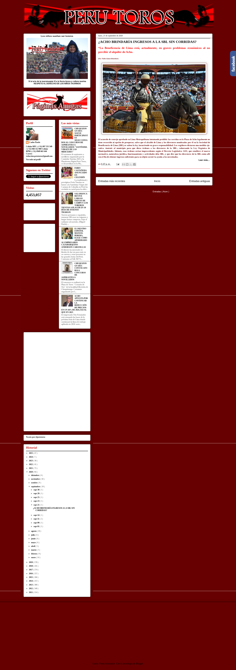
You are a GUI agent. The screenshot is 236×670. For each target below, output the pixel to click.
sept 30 (37, 490)
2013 (31, 585)
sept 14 (37, 515)
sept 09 (37, 523)
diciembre (35, 475)
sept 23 (37, 501)
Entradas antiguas (199, 181)
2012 (31, 588)
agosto (34, 531)
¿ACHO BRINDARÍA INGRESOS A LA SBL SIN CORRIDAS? (147, 42)
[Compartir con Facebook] (134, 164)
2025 (31, 453)
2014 (31, 581)
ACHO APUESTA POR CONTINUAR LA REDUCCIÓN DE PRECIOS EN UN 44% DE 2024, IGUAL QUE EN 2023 (74, 304)
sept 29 (37, 493)
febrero (34, 554)
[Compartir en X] (130, 164)
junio (33, 539)
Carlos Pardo (34, 142)
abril (33, 546)
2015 (31, 577)
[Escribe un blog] (127, 164)
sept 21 (37, 505)
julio (33, 535)
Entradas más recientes (111, 181)
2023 (31, 461)
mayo (33, 542)
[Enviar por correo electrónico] (123, 164)
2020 (31, 472)
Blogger (139, 663)
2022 (31, 464)
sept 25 (37, 497)
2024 (31, 457)
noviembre (35, 479)
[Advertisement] (50, 629)
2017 (31, 570)
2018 (31, 566)
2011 (31, 592)
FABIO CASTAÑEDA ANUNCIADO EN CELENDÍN (80, 172)
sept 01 (37, 526)
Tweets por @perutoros (35, 437)
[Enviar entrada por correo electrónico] (117, 164)
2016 (31, 573)
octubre (34, 483)
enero (33, 557)
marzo (34, 550)
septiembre (36, 486)
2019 (31, 562)
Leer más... (204, 160)
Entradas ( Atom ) (161, 191)
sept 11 (37, 519)
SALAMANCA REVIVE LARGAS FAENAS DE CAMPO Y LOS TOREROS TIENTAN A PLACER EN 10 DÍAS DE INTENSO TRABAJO (74, 203)
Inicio (157, 181)
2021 (31, 468)
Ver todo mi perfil (33, 159)
